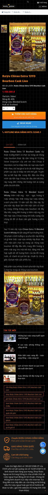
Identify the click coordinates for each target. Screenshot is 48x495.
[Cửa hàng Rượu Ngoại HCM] (8, 6)
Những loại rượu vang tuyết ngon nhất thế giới (31, 336)
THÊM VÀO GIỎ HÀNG (25, 115)
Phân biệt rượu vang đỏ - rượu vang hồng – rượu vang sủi (31, 356)
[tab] (9, 145)
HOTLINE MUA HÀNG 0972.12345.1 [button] (22, 132)
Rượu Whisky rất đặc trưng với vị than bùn (31, 377)
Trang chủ (6, 12)
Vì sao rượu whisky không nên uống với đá (31, 346)
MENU (44, 6)
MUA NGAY (24, 124)
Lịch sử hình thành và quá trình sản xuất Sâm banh (31, 367)
